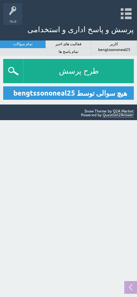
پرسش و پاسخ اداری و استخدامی (80, 29)
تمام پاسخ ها (68, 51)
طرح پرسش (79, 71)
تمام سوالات (22, 44)
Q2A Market (123, 111)
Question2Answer (118, 115)
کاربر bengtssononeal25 (114, 47)
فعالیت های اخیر (68, 44)
